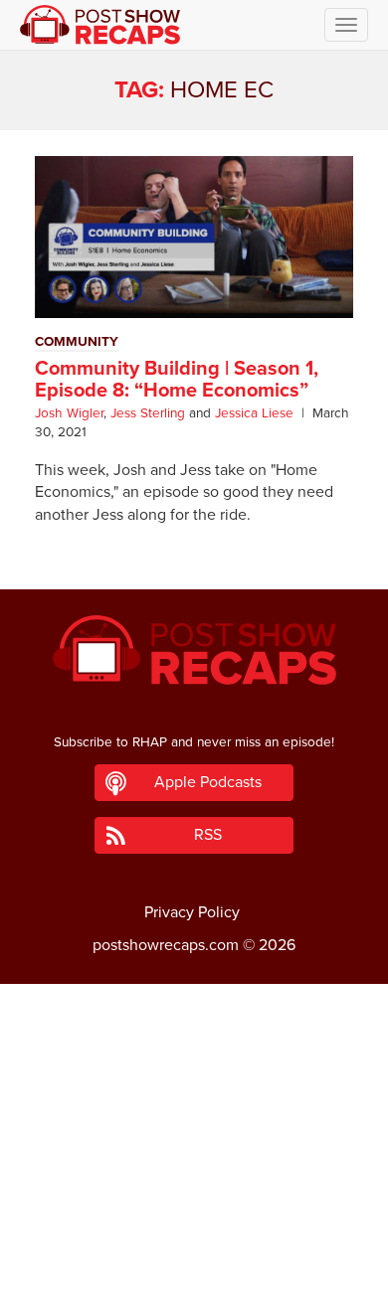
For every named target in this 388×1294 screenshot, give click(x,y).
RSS (208, 835)
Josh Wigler (69, 413)
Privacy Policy (192, 912)
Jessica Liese (254, 413)
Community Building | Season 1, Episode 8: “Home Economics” (176, 380)
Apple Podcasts (208, 782)
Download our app (194, 1267)
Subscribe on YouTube (194, 1222)
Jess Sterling (147, 413)
